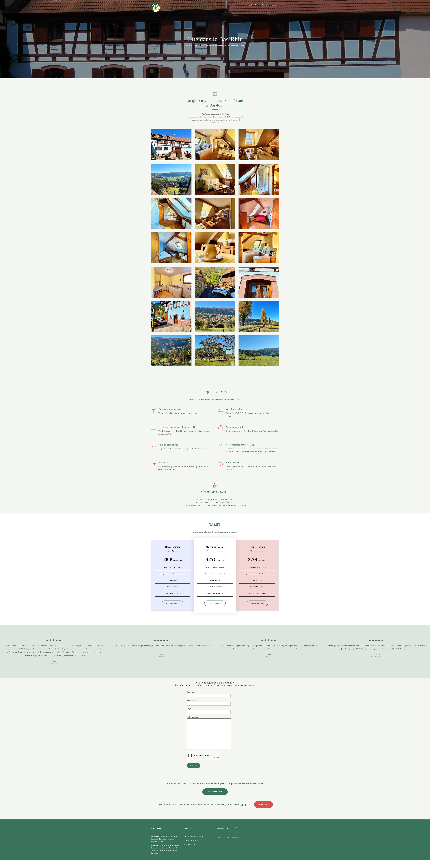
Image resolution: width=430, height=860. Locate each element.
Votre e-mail (191, 700)
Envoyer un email (215, 792)
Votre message (192, 717)
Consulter (263, 804)
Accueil (249, 5)
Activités (265, 5)
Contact (274, 5)
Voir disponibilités (172, 603)
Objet (189, 709)
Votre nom (191, 692)
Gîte (256, 5)
